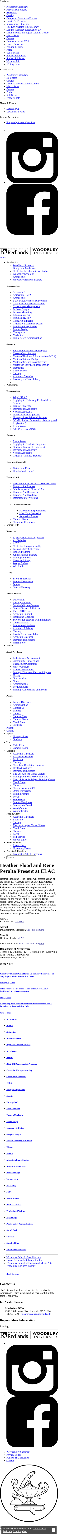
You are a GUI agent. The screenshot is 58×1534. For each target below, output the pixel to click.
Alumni (10, 727)
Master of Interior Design (26, 359)
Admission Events (28, 516)
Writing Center (13, 64)
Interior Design (20, 329)
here (41, 943)
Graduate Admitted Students (27, 455)
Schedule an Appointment (32, 510)
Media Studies (12, 1198)
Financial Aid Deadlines (25, 495)
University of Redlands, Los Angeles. (24, 1530)
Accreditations (20, 684)
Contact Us (18, 707)
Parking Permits (14, 47)
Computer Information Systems (29, 303)
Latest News (12, 108)
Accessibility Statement (18, 1452)
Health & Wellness (15, 21)
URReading (19, 599)
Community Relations (16, 1076)
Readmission (19, 426)
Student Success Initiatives (26, 608)
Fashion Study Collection (26, 549)
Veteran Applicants (22, 411)
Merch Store (12, 35)
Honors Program (21, 551)
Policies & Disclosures (17, 1457)
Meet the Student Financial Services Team (34, 483)
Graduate (17, 739)
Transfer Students (22, 406)
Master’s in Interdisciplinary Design (31, 364)
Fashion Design (21, 309)
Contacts (17, 725)
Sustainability (12, 1243)
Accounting (19, 292)
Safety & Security (22, 578)
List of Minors (20, 370)
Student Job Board (15, 58)
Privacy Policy (13, 1454)
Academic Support (22, 614)
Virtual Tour (19, 745)
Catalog (10, 15)
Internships (18, 367)
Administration (20, 705)
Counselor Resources (23, 522)
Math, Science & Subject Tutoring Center (27, 32)
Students (10, 1237)
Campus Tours (20, 519)
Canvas (10, 38)
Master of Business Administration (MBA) (34, 356)
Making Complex (22, 557)
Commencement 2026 (17, 41)
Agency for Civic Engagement (28, 537)
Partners (17, 710)
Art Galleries (19, 540)
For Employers (20, 686)
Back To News (12, 1274)
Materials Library (21, 560)
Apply (3, 257)
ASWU (17, 543)
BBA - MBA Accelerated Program (21, 1064)
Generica (19, 921)
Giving (10, 730)
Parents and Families (23, 669)
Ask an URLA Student (24, 429)
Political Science (13, 1204)
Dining (16, 584)
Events (9, 1096)
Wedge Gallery (20, 563)
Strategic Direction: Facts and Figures (32, 672)
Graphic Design (13, 1134)
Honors (9, 1153)
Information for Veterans (25, 497)
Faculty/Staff (12, 1102)
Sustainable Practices (16, 1249)
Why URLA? (20, 397)
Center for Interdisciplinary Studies (30, 271)
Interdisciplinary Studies (25, 326)
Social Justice (12, 1230)
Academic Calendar (23, 376)
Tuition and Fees (21, 468)
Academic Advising (23, 628)
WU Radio (18, 566)
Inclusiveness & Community (27, 658)
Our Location (20, 678)
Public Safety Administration (27, 338)
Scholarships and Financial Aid (28, 489)
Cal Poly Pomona (35, 929)
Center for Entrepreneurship (27, 546)
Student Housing (21, 587)
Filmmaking (12, 1121)
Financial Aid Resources (25, 492)
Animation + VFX (22, 295)
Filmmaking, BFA (22, 317)
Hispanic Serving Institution (19, 1140)
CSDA (9, 1083)
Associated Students (16, 9)
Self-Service (12, 52)
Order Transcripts (15, 44)
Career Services (21, 622)
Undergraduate (20, 736)
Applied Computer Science (18, 1044)
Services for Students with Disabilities (32, 619)
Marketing (18, 335)
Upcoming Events (15, 111)
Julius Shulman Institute (25, 554)
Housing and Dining (23, 471)
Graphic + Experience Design (28, 323)
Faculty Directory (22, 702)
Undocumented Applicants (26, 414)
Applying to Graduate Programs (29, 444)
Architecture (19, 297)
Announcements (13, 1038)
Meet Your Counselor (30, 513)
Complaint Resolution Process (21, 18)
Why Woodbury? (21, 666)
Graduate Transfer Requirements (29, 447)
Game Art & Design (23, 320)
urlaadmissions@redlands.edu (36, 1314)
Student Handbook (16, 55)
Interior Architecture (15, 1166)
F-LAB (20, 938)
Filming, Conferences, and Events (30, 689)
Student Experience (23, 581)
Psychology (11, 1217)
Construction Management (26, 306)
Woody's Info (13, 61)
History (16, 675)
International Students (17, 24)
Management (19, 332)
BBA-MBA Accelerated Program (30, 300)
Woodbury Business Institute (27, 279)
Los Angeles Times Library (27, 379)
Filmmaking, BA (21, 315)
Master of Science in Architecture (30, 362)
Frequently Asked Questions (20, 122)
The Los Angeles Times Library (22, 26)
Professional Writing (15, 1211)
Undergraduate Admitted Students (30, 417)
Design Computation (15, 1089)
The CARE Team (22, 611)
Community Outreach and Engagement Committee (26, 662)
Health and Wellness (23, 616)
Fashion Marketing (22, 312)
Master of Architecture (24, 353)
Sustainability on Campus (26, 605)
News (16, 681)
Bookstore (11, 12)
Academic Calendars (17, 6)
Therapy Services (22, 602)
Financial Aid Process (24, 486)
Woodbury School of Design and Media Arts (24, 266)
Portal (9, 49)
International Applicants (25, 408)
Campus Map (20, 716)
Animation (11, 1032)
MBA (8, 1192)
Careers (17, 713)
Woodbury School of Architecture (23, 275)
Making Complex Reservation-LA (23, 29)
